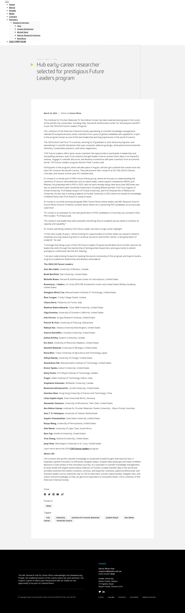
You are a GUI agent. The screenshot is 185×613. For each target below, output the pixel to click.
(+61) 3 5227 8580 (107, 574)
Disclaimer (122, 597)
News (11, 13)
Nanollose (21, 38)
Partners (13, 19)
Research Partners (21, 23)
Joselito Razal (112, 517)
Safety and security (148, 597)
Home (12, 4)
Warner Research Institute (28, 35)
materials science (64, 520)
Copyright (111, 597)
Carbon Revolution (25, 29)
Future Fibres (75, 113)
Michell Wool (22, 32)
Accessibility (134, 597)
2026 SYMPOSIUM (17, 41)
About (12, 7)
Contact (13, 16)
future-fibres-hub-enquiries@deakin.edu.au (110, 569)
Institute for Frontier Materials (85, 517)
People (12, 10)
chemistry (60, 517)
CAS (48, 517)
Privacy (101, 597)
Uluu (19, 26)
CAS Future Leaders (79, 448)
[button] (7, 1)
